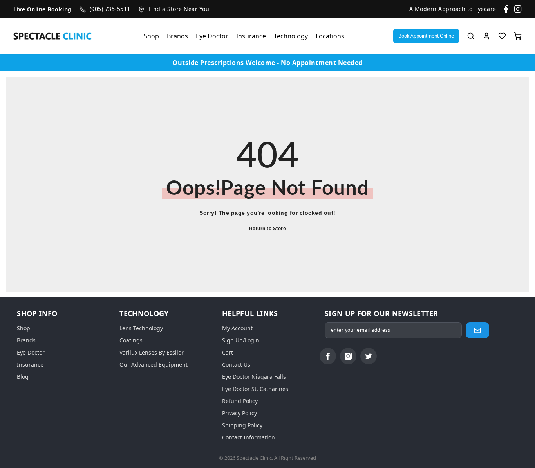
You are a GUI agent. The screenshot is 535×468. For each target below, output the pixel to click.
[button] (426, 36)
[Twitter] (368, 356)
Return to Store (267, 228)
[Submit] (477, 330)
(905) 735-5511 (110, 9)
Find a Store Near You (179, 9)
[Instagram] (518, 9)
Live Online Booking (42, 9)
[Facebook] (506, 9)
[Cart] (518, 36)
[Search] (471, 36)
